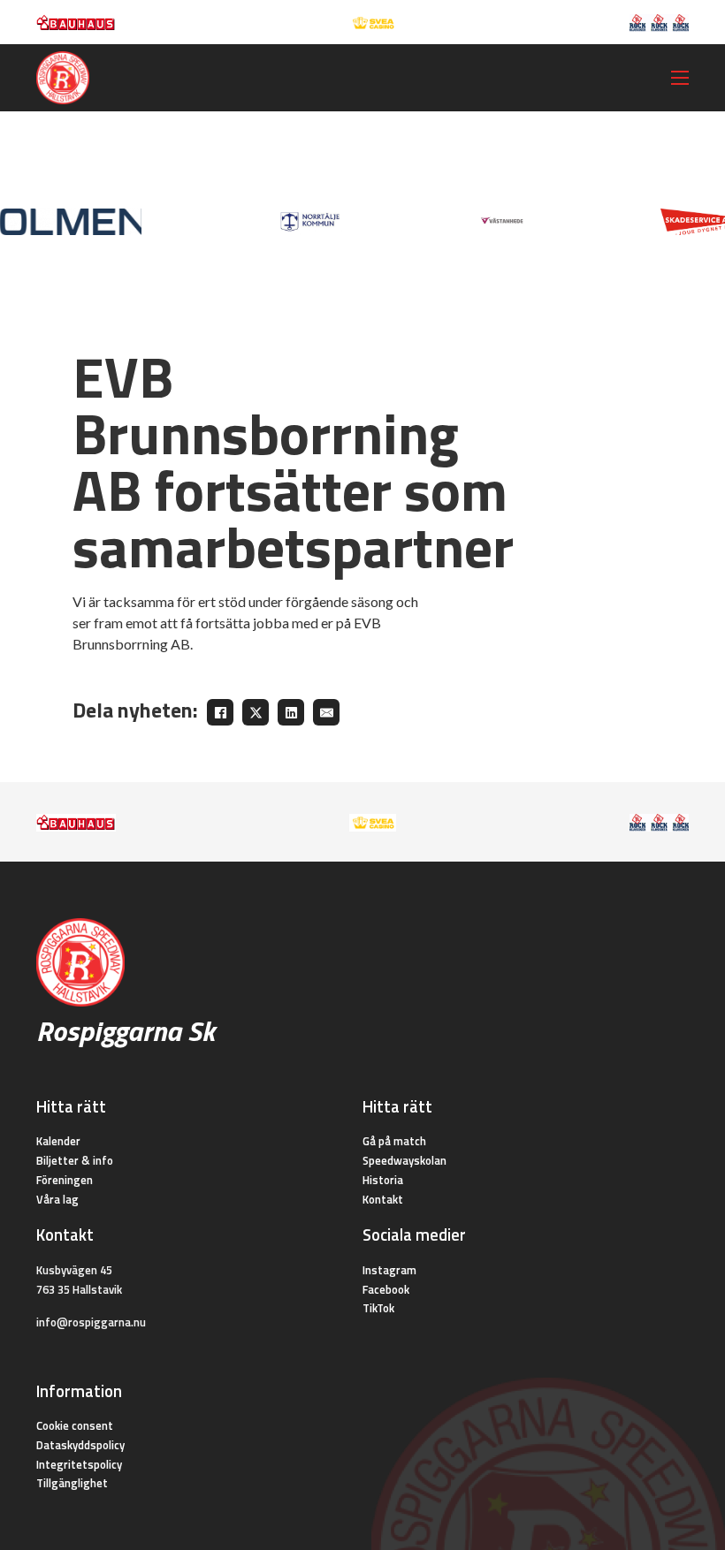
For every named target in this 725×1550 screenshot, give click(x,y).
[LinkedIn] (291, 712)
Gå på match (394, 1141)
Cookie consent (74, 1425)
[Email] (326, 712)
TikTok (378, 1308)
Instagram (389, 1270)
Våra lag (57, 1199)
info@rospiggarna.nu (91, 1322)
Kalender (58, 1141)
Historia (382, 1180)
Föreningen (64, 1180)
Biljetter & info (74, 1160)
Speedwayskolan (404, 1160)
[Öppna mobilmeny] (680, 78)
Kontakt (382, 1199)
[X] (255, 712)
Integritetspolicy (79, 1464)
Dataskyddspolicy (80, 1445)
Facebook (385, 1289)
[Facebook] (220, 712)
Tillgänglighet (72, 1483)
